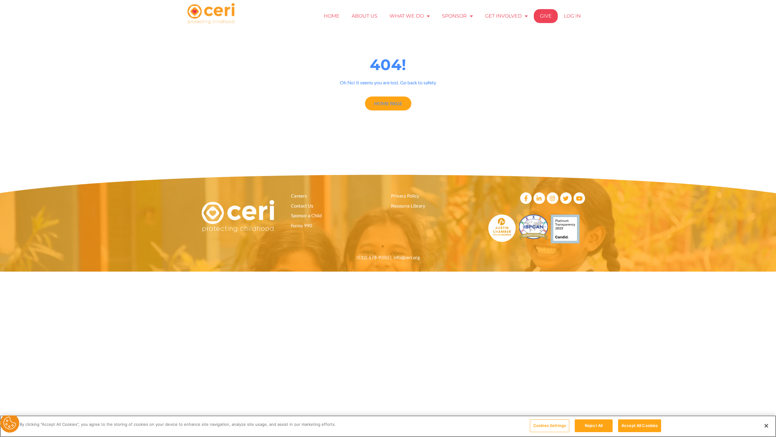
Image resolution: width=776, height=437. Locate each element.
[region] (388, 426)
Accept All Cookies (639, 425)
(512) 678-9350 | (374, 257)
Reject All (594, 425)
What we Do (407, 16)
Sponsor (454, 16)
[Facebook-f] (526, 198)
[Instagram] (552, 198)
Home (332, 16)
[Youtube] (579, 198)
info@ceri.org (406, 257)
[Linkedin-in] (539, 198)
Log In (572, 16)
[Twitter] (566, 198)
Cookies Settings (549, 425)
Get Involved (503, 16)
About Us (364, 16)
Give (546, 16)
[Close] (766, 425)
